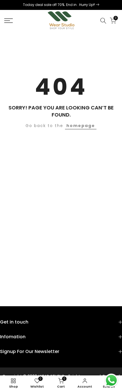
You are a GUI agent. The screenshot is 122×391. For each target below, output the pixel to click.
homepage (80, 125)
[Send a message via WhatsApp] (111, 380)
